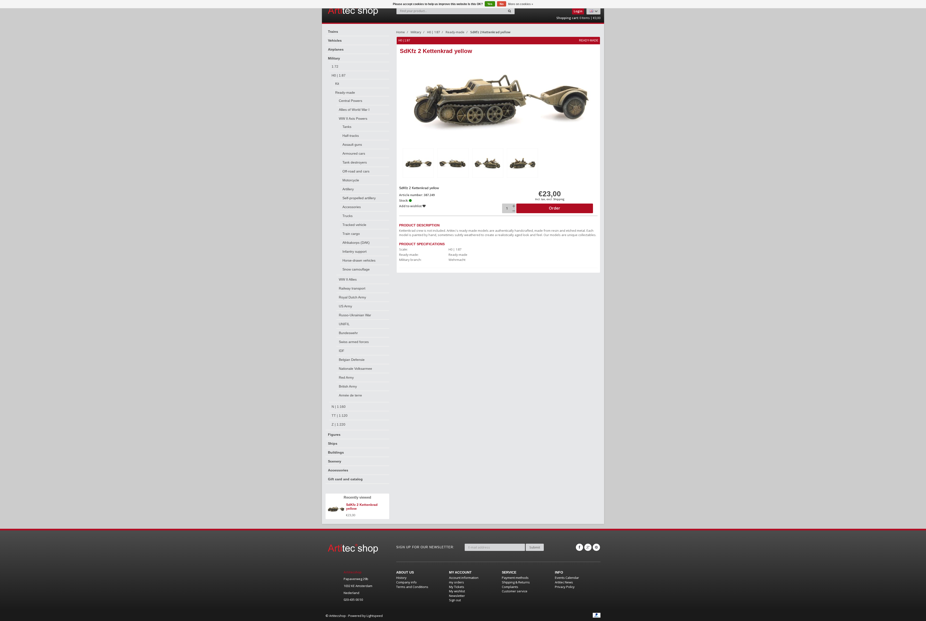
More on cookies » (520, 4)
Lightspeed (375, 616)
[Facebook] (579, 547)
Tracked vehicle (354, 225)
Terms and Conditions (412, 587)
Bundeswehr (348, 333)
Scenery (334, 461)
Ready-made (345, 92)
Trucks (347, 216)
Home (400, 32)
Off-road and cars (355, 171)
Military (334, 58)
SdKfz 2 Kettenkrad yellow (490, 32)
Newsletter (457, 596)
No (502, 4)
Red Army (346, 377)
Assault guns (352, 144)
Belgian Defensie (352, 360)
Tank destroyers (354, 162)
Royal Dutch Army (352, 297)
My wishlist (457, 591)
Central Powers (350, 101)
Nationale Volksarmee (355, 368)
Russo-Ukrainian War (355, 315)
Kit (337, 84)
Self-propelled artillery (359, 198)
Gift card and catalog (345, 479)
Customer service (514, 591)
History (401, 577)
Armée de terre (350, 395)
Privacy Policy (565, 587)
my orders (456, 582)
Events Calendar (567, 577)
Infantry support (354, 251)
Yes (489, 4)
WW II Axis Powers (353, 118)
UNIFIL (344, 324)
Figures (334, 434)
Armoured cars (353, 153)
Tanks (346, 127)
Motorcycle (350, 180)
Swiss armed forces (354, 342)
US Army (345, 306)
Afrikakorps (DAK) (356, 242)
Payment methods (515, 577)
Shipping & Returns (516, 582)
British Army (348, 386)
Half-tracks (350, 136)
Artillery (348, 189)
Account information (463, 577)
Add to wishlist (410, 206)
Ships (332, 443)
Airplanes (336, 49)
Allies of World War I (354, 110)
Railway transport (352, 288)
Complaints (510, 587)
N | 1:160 (339, 407)
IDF (341, 351)
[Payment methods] (596, 615)
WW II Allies (348, 279)
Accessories (351, 207)
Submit (534, 547)
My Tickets (456, 587)
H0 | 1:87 (339, 75)
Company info (406, 582)
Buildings (336, 452)
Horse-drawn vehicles (358, 260)
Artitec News (564, 582)
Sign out (455, 600)
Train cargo (351, 234)
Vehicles (335, 40)
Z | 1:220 (338, 424)
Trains (333, 31)
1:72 (335, 66)
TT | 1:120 (339, 415)
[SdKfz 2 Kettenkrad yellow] (418, 163)
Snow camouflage (356, 269)
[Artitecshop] (343, 10)
